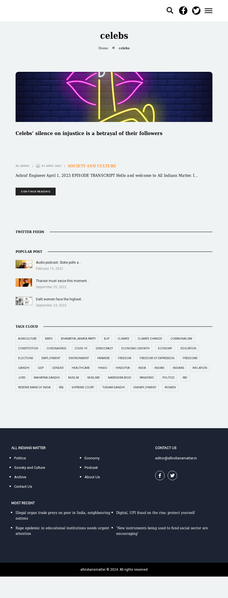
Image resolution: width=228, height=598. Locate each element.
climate (123, 338)
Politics (20, 458)
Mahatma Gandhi (47, 377)
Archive (20, 477)
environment (79, 358)
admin (24, 166)
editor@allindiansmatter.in (176, 458)
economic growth (135, 348)
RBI (185, 377)
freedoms (190, 358)
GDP (41, 367)
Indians (178, 367)
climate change (150, 338)
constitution (28, 348)
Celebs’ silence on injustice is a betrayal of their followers (89, 133)
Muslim (73, 377)
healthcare (81, 367)
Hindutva (123, 367)
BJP (106, 338)
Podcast (91, 467)
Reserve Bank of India (34, 387)
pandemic (147, 377)
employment (50, 358)
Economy (92, 458)
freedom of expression (157, 358)
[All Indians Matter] (28, 10)
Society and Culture (92, 166)
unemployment (144, 387)
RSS (61, 387)
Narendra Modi (119, 377)
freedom (124, 358)
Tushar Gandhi (113, 387)
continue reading (35, 191)
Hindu (102, 367)
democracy (104, 348)
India (142, 367)
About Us (92, 477)
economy (165, 348)
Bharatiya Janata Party (78, 338)
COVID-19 (81, 348)
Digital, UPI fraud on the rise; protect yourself (155, 513)
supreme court (83, 387)
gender (57, 367)
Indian (159, 367)
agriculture (27, 338)
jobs (21, 377)
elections (25, 358)
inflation (199, 367)
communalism (181, 338)
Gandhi (23, 367)
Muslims (93, 377)
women (170, 387)
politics (168, 377)
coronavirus (56, 348)
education (188, 348)
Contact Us (23, 486)
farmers (103, 358)
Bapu (49, 338)
